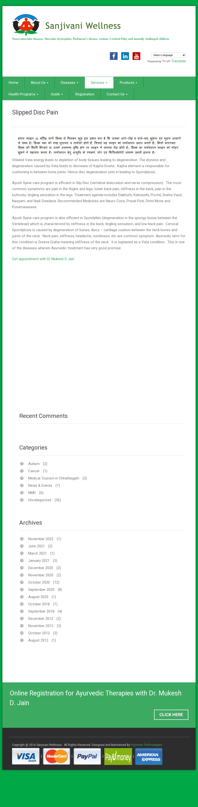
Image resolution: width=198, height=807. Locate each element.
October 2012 (39, 633)
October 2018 (39, 604)
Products (127, 82)
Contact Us (116, 94)
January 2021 (39, 560)
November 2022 (40, 539)
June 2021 (36, 546)
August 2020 (38, 597)
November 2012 (40, 626)
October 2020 (39, 582)
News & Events (40, 485)
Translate (178, 61)
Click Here (171, 714)
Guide (55, 94)
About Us (38, 82)
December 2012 (40, 618)
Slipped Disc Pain (35, 112)
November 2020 (40, 575)
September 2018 (41, 611)
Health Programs (22, 94)
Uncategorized (39, 500)
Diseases (68, 82)
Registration (84, 94)
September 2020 (41, 589)
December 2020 (40, 568)
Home (13, 82)
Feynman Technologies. (147, 745)
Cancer (34, 471)
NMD (32, 493)
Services (97, 82)
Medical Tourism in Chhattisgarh (53, 478)
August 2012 (38, 640)
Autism (34, 464)
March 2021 (37, 553)
